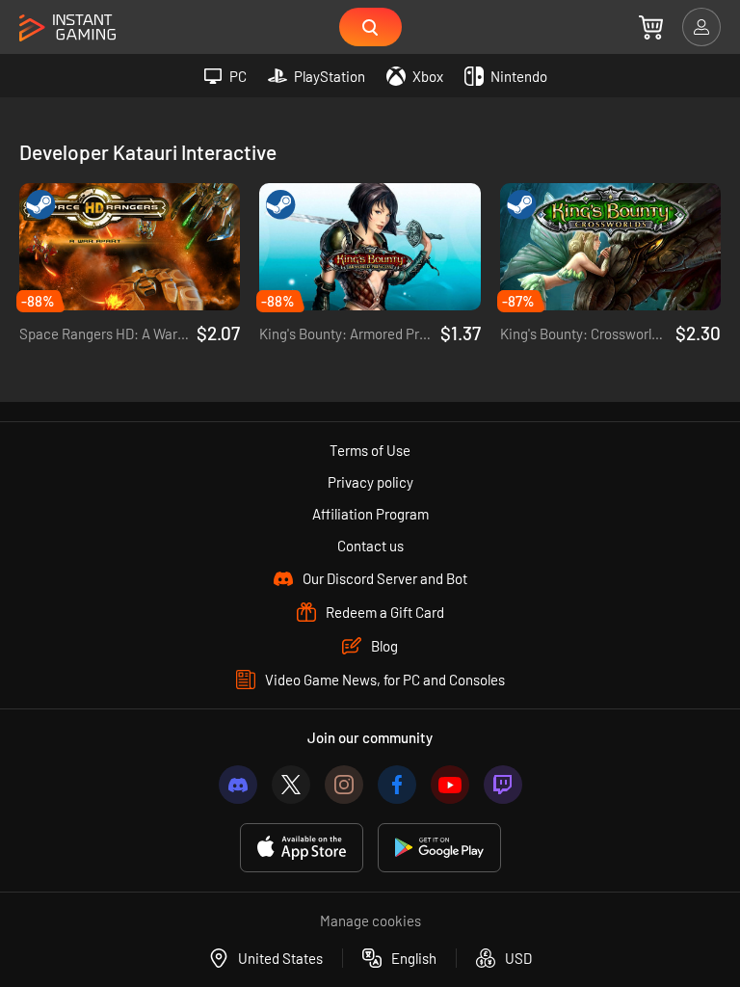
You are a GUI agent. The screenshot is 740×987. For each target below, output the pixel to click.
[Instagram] (344, 784)
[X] (291, 784)
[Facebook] (397, 784)
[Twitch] (503, 784)
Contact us (370, 545)
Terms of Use (370, 450)
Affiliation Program (370, 513)
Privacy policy (370, 482)
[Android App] (439, 847)
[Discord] (238, 784)
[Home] (67, 28)
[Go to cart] (651, 27)
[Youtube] (450, 784)
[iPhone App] (301, 847)
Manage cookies (370, 920)
